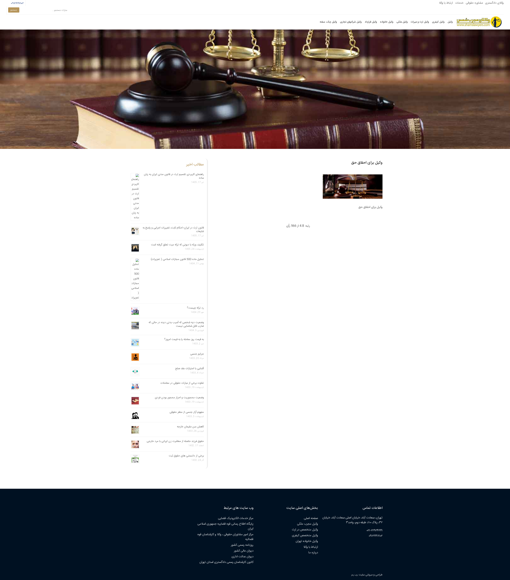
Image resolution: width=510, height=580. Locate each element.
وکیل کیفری (438, 22)
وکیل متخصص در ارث (305, 529)
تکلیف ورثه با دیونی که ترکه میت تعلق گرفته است (177, 245)
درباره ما (313, 552)
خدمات (459, 3)
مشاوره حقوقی (474, 3)
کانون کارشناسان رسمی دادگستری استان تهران (226, 562)
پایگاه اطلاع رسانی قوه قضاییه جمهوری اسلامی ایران (225, 526)
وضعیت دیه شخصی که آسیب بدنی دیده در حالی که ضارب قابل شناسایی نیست (176, 324)
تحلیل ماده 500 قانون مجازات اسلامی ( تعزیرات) (177, 259)
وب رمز (354, 575)
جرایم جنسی (197, 354)
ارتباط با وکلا (446, 3)
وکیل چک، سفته (328, 22)
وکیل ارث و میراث (420, 22)
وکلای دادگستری (494, 3)
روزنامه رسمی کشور (242, 545)
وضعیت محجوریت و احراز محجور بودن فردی (179, 397)
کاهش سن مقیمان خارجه (190, 427)
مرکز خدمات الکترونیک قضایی (235, 518)
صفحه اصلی (311, 518)
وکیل (450, 22)
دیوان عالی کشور (243, 550)
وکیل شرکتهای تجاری (351, 22)
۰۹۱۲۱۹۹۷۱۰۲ (17, 3)
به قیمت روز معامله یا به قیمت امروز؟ (184, 339)
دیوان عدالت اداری (242, 556)
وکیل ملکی (402, 22)
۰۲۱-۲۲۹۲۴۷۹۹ (374, 530)
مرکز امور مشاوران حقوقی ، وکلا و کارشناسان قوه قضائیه (225, 537)
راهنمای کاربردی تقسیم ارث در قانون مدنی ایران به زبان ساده (174, 176)
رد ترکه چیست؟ (195, 308)
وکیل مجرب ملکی (307, 523)
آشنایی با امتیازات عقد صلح (189, 368)
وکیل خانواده (386, 22)
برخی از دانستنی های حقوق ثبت (186, 456)
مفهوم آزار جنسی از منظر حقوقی (187, 412)
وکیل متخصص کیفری (305, 535)
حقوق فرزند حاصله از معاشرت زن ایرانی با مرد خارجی (175, 441)
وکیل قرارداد (371, 22)
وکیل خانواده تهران (307, 541)
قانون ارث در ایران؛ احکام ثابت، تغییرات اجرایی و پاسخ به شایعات (173, 229)
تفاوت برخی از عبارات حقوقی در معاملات (182, 383)
